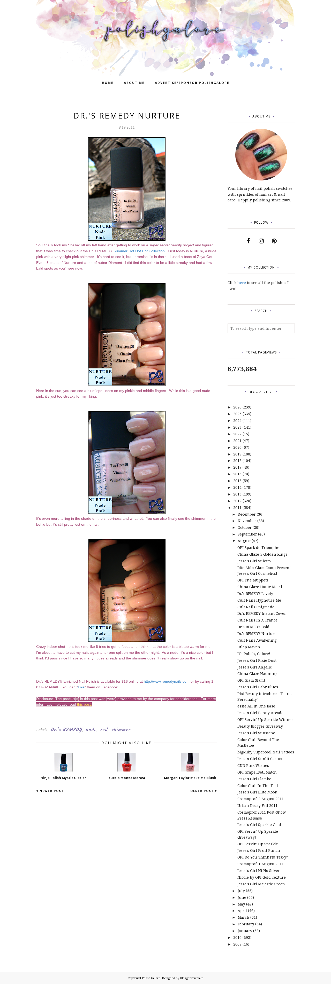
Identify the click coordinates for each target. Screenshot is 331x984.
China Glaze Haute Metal (259, 586)
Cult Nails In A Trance (257, 620)
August (244, 540)
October (245, 527)
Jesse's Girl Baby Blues (257, 686)
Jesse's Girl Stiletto (254, 560)
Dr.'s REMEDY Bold (253, 626)
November (247, 520)
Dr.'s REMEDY (66, 730)
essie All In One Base (256, 706)
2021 (237, 440)
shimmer (121, 730)
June (242, 897)
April (242, 910)
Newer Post (52, 791)
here (241, 282)
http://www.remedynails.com (167, 681)
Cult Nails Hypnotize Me (259, 600)
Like (81, 687)
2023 (237, 427)
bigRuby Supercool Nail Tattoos (265, 752)
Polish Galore (151, 978)
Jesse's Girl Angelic (254, 667)
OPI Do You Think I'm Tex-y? (262, 857)
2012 (237, 500)
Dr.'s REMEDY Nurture (256, 633)
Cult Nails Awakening (257, 640)
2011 (237, 507)
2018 (237, 460)
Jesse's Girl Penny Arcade (260, 712)
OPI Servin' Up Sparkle (257, 843)
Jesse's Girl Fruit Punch (258, 850)
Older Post (202, 791)
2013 (237, 494)
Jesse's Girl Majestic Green (261, 883)
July (241, 890)
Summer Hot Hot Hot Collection (139, 251)
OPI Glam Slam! (251, 680)
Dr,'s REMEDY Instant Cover (261, 613)
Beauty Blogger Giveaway (260, 726)
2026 (237, 407)
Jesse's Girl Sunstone (256, 732)
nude (91, 730)
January (245, 930)
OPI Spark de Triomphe (258, 547)
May (241, 904)
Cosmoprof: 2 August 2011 (260, 798)
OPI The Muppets (252, 580)
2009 (237, 944)
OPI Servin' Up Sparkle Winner (265, 719)
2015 (237, 480)
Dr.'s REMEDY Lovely (255, 593)
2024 (237, 420)
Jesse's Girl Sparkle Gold (259, 824)
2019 (237, 454)
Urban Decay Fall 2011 (257, 805)
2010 (237, 937)
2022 (237, 433)
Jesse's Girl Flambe (254, 778)
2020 (237, 447)
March (243, 917)
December (247, 514)
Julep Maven (248, 646)
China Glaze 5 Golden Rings (262, 554)
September (247, 534)
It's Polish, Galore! (253, 653)
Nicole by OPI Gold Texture (261, 877)
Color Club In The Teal (257, 785)
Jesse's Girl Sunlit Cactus (259, 758)
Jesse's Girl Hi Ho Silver (258, 870)
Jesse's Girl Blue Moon (257, 792)
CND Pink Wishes (253, 765)
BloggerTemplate (192, 978)
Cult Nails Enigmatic (255, 606)
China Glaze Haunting (257, 673)
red (104, 730)
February (246, 924)
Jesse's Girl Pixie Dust (256, 660)
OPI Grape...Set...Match (257, 772)
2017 (237, 467)
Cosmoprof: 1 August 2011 (260, 863)
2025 (237, 413)
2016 (237, 473)
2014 (237, 487)
